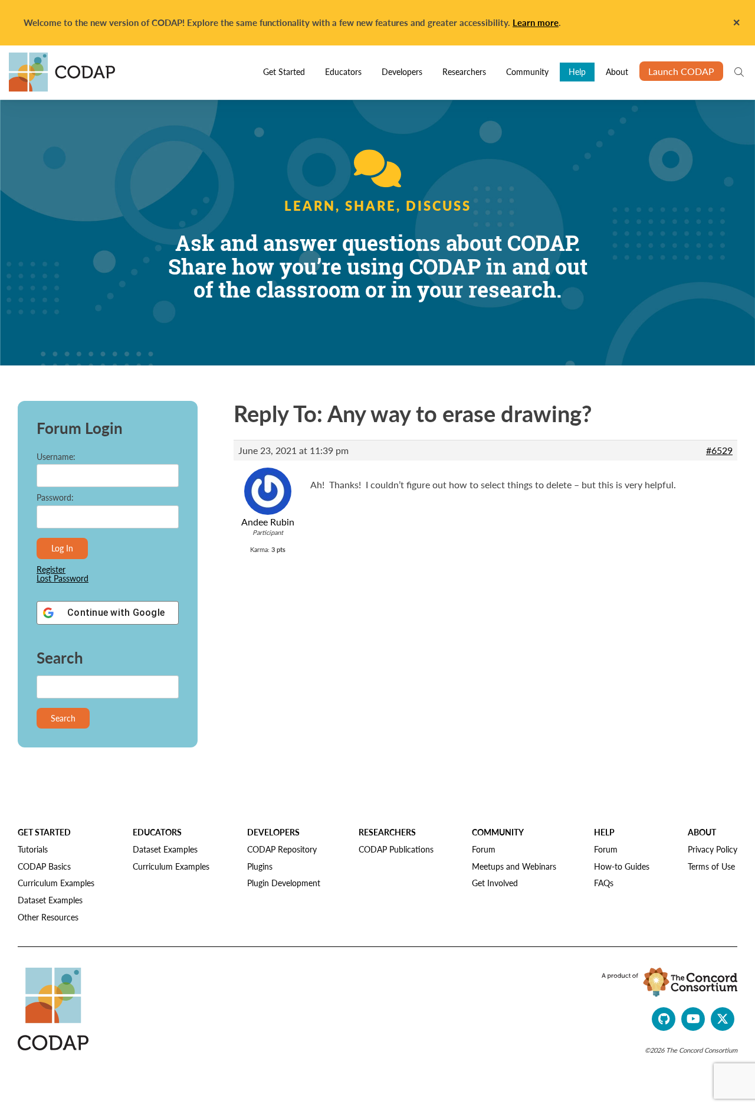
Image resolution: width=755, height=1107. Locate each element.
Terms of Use (711, 866)
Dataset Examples (50, 900)
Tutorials (33, 849)
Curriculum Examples (56, 883)
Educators (343, 71)
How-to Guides (621, 866)
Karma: (260, 549)
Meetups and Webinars (514, 866)
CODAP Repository (282, 849)
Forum (483, 849)
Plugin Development (283, 883)
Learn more (536, 22)
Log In (62, 548)
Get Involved (495, 883)
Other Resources (48, 917)
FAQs (603, 883)
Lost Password (62, 578)
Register (51, 569)
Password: (55, 497)
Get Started (284, 71)
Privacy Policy (712, 849)
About (617, 71)
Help (577, 71)
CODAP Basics (44, 866)
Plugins (260, 866)
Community (527, 71)
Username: (56, 456)
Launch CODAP (681, 71)
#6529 (719, 450)
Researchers (464, 71)
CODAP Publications (396, 849)
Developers (402, 71)
